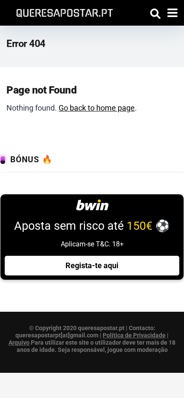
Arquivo (19, 342)
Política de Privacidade (134, 335)
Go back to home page (97, 107)
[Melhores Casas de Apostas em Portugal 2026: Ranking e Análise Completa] (61, 11)
